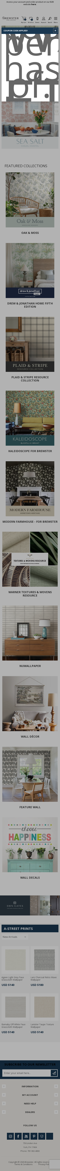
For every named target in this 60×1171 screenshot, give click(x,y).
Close (55, 30)
